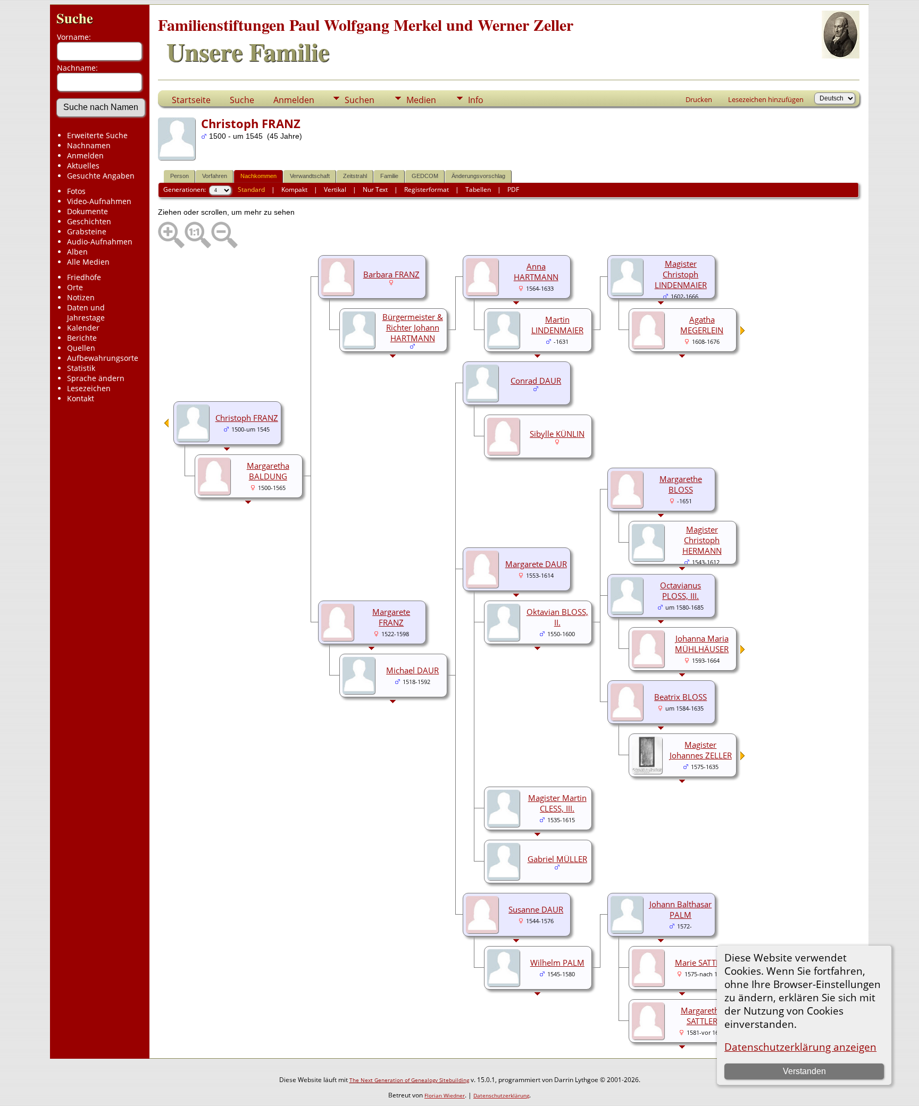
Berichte (82, 338)
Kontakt (80, 398)
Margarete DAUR (536, 564)
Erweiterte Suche (97, 135)
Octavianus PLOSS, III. (680, 590)
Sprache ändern (95, 378)
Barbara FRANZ (391, 274)
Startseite (191, 100)
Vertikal (335, 189)
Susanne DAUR (535, 909)
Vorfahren (214, 176)
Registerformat (426, 189)
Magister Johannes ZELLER (701, 750)
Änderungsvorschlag (478, 176)
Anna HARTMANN (536, 271)
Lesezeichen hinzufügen (766, 99)
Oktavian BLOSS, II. (557, 617)
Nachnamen (89, 145)
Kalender (83, 328)
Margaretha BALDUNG (268, 471)
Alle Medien (88, 262)
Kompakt (294, 189)
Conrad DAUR (536, 380)
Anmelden (85, 155)
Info (475, 100)
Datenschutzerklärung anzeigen (800, 1046)
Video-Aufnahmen (99, 201)
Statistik (81, 368)
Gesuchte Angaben (101, 176)
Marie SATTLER (702, 962)
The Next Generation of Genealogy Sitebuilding (409, 1080)
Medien (421, 100)
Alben (77, 252)
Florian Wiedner (444, 1095)
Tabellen (478, 189)
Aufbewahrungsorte (102, 358)
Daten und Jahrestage (86, 312)
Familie (389, 176)
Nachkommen (258, 176)
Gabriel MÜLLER (557, 859)
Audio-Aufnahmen (99, 242)
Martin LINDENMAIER (557, 324)
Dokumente (87, 211)
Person (179, 176)
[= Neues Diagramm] (743, 332)
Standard (251, 189)
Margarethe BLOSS (680, 484)
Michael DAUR (412, 670)
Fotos (76, 191)
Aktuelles (83, 166)
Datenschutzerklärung (501, 1095)
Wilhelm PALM (557, 962)
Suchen (359, 100)
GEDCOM (425, 176)
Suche (74, 17)
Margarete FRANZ (391, 617)
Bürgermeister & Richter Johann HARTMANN (412, 327)
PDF (513, 189)
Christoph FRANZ (246, 417)
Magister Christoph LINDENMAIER (681, 274)
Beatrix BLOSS (680, 696)
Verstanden (804, 1071)
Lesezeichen (89, 388)
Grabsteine (86, 231)
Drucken (699, 99)
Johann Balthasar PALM (680, 909)
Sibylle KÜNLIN (557, 433)
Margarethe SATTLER (702, 1015)
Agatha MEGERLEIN (701, 324)
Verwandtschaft (310, 176)
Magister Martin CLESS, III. (557, 803)
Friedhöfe (84, 277)
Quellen (81, 348)
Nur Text (375, 189)
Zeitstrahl (355, 176)
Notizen (81, 297)
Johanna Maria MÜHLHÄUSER (702, 643)
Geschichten (89, 221)
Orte (75, 287)
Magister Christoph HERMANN (702, 540)
